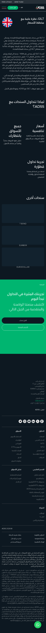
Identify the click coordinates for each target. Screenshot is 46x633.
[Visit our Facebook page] (42, 421)
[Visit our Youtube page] (29, 421)
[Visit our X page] (38, 421)
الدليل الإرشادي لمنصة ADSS (35, 489)
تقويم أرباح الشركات (15, 478)
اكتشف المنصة (23, 327)
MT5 (42, 443)
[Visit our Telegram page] (21, 421)
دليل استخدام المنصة (38, 496)
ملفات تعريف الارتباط (15, 535)
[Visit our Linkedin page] (33, 421)
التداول (41, 431)
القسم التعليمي (38, 469)
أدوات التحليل (40, 451)
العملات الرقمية (16, 451)
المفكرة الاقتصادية (15, 475)
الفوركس (18, 443)
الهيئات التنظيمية (39, 542)
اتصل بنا (42, 517)
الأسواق (18, 431)
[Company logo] (39, 7)
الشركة (41, 508)
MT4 (42, 447)
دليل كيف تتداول (39, 475)
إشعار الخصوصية (39, 539)
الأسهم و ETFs (16, 447)
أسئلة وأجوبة (40, 499)
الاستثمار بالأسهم (16, 437)
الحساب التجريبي (39, 440)
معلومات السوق (16, 461)
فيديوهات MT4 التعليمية (36, 482)
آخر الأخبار (18, 482)
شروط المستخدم (16, 542)
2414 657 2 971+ (37, 403)
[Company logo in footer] (39, 368)
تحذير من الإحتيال (16, 539)
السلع (19, 457)
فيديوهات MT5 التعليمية (36, 485)
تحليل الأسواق (16, 469)
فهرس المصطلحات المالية (36, 492)
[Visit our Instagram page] (25, 421)
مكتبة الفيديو (40, 478)
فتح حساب (13, 8)
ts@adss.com (39, 401)
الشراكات (41, 457)
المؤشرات (18, 440)
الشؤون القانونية (39, 535)
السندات (18, 454)
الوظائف (41, 513)
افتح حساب (23, 320)
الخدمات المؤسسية (38, 454)
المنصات (42, 437)
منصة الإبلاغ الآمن (38, 520)
